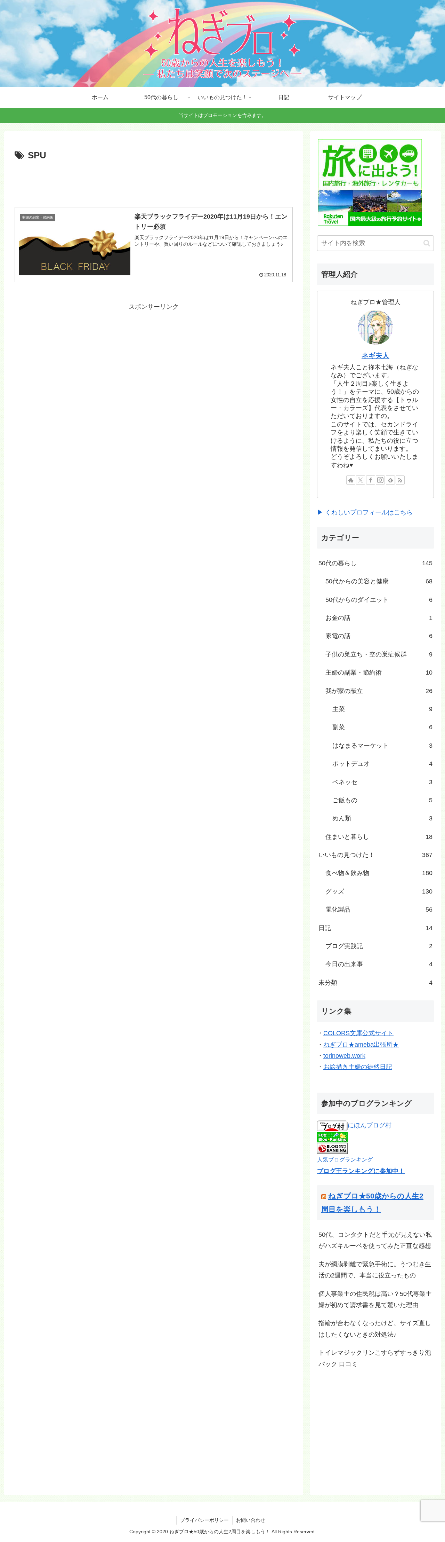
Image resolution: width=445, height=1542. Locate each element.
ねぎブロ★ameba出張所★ (361, 1044)
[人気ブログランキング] (332, 1147)
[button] (427, 243)
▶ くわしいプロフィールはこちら (365, 512)
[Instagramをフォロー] (380, 480)
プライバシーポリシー (204, 1520)
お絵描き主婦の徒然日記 (357, 1066)
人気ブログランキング (345, 1159)
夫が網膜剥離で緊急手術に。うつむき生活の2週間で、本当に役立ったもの (374, 1270)
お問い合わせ (250, 1520)
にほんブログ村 (369, 1125)
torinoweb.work (344, 1055)
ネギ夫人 (375, 355)
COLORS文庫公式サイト (358, 1033)
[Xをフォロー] (360, 480)
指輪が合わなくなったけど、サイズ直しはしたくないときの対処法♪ (374, 1329)
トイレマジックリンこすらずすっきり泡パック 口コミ (374, 1358)
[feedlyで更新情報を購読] (390, 480)
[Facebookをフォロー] (370, 480)
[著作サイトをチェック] (350, 480)
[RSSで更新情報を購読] (400, 480)
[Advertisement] (154, 182)
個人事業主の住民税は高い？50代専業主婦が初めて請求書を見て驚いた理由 (375, 1299)
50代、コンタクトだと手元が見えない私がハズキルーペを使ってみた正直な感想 (375, 1240)
